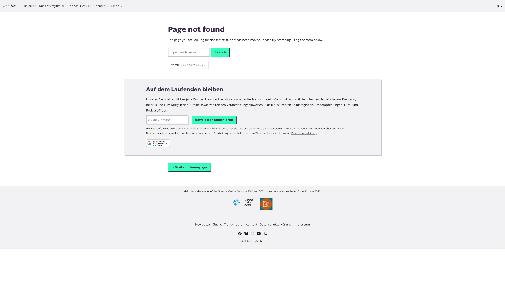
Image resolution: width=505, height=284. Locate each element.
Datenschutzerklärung (304, 133)
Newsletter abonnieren (214, 120)
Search (220, 52)
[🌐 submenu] (500, 6)
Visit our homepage (190, 65)
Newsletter (167, 99)
